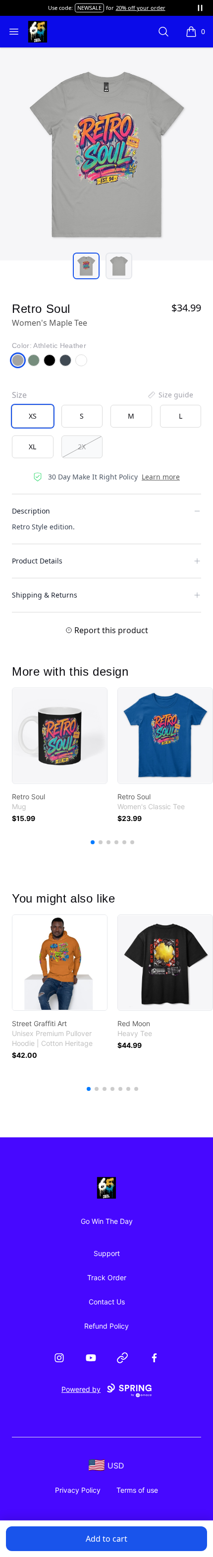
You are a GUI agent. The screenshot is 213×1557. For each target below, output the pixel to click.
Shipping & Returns (44, 595)
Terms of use (137, 1490)
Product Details (37, 560)
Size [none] (19, 394)
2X (82, 446)
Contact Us (107, 1302)
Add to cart (106, 1538)
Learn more (161, 476)
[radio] (32, 416)
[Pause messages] (200, 8)
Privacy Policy (78, 1490)
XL (32, 446)
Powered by (81, 1389)
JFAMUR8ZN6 (76, 7)
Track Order (106, 1277)
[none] (170, 395)
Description (31, 511)
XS (33, 416)
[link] (59, 735)
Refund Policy (106, 1326)
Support (107, 1253)
